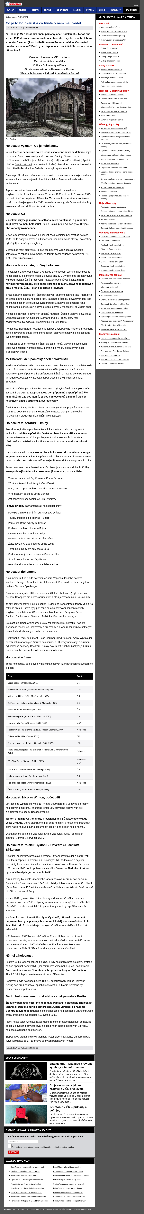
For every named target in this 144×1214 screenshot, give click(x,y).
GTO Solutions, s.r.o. (84, 1209)
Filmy (62, 65)
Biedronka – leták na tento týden (113, 266)
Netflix (9, 638)
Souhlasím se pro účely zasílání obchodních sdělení (43, 1147)
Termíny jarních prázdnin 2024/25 (113, 40)
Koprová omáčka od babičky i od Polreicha (117, 224)
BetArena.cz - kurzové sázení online (24, 1176)
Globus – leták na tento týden (112, 262)
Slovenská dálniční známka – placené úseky (118, 179)
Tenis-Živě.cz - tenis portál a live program (26, 1192)
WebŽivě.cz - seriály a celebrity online (25, 1171)
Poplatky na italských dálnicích (112, 187)
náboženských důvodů (57, 279)
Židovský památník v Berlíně (62, 73)
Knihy (36, 65)
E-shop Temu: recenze (109, 48)
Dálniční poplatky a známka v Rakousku (116, 183)
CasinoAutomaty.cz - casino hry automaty (69, 1184)
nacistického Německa (51, 974)
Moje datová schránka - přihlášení (114, 168)
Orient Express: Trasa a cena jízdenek (115, 300)
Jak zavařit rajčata (108, 220)
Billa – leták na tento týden (111, 253)
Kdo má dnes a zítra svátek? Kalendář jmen (117, 321)
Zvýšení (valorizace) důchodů (112, 78)
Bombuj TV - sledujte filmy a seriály (114, 343)
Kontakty (21, 1209)
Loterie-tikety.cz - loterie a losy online (67, 1180)
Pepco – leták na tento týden (111, 258)
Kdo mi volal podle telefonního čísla (114, 308)
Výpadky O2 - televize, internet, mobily (115, 151)
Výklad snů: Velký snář (109, 287)
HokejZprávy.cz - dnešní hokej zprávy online (27, 1188)
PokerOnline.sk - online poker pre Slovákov (69, 1201)
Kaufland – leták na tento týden (112, 245)
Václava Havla (41, 833)
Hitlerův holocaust (61, 593)
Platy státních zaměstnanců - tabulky (115, 82)
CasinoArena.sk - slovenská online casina (69, 1197)
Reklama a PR (9, 1209)
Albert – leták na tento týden (111, 249)
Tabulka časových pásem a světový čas (116, 133)
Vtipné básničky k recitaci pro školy (114, 329)
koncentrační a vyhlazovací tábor (35, 864)
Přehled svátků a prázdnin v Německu (115, 279)
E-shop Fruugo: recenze (110, 57)
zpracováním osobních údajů (34, 1147)
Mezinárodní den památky (49, 61)
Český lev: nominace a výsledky (113, 36)
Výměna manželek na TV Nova (112, 95)
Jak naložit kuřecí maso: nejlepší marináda (117, 228)
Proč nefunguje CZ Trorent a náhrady (115, 360)
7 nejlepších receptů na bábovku (113, 207)
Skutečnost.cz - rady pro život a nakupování (27, 1167)
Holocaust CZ (49, 57)
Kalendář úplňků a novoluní (111, 283)
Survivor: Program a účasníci (112, 120)
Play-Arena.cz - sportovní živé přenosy (68, 1192)
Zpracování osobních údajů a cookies (57, 1209)
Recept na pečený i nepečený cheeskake (116, 215)
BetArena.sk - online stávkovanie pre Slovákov (28, 1197)
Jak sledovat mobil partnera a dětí (114, 128)
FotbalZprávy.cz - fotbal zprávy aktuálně (26, 1184)
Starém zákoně (23, 164)
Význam (34, 57)
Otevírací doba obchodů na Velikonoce (115, 237)
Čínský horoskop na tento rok (112, 291)
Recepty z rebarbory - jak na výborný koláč (117, 211)
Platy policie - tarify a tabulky (111, 86)
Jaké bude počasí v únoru (111, 27)
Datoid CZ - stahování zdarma (112, 364)
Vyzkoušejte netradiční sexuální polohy (116, 317)
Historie (65, 57)
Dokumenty (50, 65)
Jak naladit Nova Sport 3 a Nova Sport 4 (116, 304)
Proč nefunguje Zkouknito (110, 355)
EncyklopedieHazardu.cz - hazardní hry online (71, 1176)
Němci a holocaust (31, 73)
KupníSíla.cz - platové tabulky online (67, 1167)
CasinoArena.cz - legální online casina (68, 1171)
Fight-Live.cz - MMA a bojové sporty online (27, 1180)
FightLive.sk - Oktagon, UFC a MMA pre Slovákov (29, 1201)
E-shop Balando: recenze (110, 61)
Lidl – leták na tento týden (110, 241)
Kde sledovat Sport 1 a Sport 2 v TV (114, 159)
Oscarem (35, 646)
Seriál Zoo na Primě (108, 116)
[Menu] (136, 3)
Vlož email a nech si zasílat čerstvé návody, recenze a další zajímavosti (45, 1136)
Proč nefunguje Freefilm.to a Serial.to (115, 351)
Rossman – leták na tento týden (113, 270)
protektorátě (60, 322)
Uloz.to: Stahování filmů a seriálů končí (115, 338)
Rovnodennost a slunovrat (111, 296)
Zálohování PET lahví (109, 192)
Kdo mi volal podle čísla (110, 164)
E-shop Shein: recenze (109, 52)
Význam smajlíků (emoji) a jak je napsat (116, 155)
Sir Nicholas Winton (36, 69)
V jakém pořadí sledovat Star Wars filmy (116, 107)
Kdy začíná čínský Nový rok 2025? (114, 32)
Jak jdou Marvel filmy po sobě (112, 103)
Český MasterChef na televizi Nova (114, 99)
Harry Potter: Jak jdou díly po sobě (114, 111)
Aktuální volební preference (111, 69)
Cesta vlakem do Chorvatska (112, 313)
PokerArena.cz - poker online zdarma (67, 1188)
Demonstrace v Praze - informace (113, 74)
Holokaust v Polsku (63, 69)
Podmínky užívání (33, 1209)
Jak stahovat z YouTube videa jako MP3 (116, 347)
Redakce (34, 28)
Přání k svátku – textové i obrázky (113, 325)
